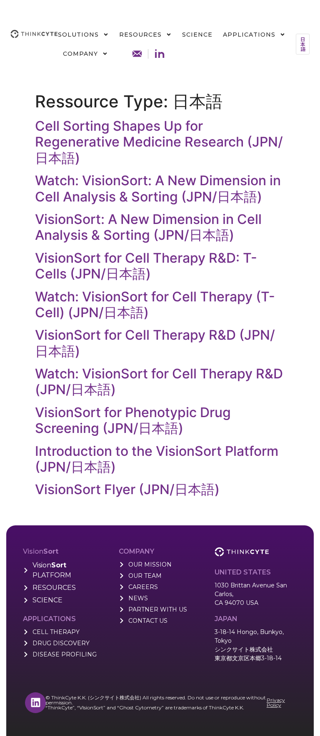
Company (80, 53)
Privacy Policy (276, 702)
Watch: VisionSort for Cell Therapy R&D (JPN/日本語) (159, 382)
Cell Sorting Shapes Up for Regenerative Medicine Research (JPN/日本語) (159, 142)
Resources (140, 34)
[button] (303, 44)
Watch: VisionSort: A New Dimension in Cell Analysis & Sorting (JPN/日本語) (158, 188)
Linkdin (160, 53)
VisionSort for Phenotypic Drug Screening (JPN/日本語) (133, 420)
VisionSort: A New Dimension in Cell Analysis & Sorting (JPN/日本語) (148, 227)
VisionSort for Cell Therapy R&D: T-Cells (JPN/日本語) (146, 266)
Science (197, 34)
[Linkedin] (35, 702)
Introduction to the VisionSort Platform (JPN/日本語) (156, 459)
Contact (137, 53)
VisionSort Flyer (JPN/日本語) (127, 489)
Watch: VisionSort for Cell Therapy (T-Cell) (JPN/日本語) (155, 304)
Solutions (78, 34)
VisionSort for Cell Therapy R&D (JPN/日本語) (155, 343)
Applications (249, 34)
